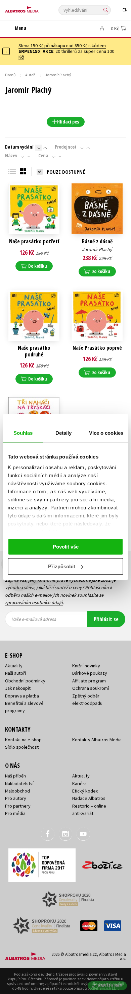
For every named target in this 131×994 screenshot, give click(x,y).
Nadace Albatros (88, 798)
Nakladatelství (19, 783)
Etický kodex (85, 791)
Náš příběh (15, 776)
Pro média (15, 813)
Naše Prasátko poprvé (97, 348)
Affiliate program (89, 681)
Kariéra (79, 783)
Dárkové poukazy (89, 673)
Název (11, 155)
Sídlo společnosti (22, 747)
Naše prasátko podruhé (34, 351)
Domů (10, 74)
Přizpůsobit (61, 566)
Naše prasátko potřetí (34, 241)
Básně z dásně (97, 241)
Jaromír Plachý (97, 249)
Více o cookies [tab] (106, 433)
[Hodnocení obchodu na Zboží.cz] (102, 862)
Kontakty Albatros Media (97, 740)
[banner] (35, 8)
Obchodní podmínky (25, 681)
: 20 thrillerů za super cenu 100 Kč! (66, 54)
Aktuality (14, 666)
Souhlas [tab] (23, 433)
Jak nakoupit (18, 688)
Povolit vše (66, 547)
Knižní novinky (86, 666)
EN (125, 10)
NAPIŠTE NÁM (110, 985)
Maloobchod (17, 791)
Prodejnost (66, 147)
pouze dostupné (66, 171)
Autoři (30, 74)
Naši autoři (15, 673)
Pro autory (15, 798)
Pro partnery (18, 806)
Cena (43, 155)
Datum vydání (19, 147)
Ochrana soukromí (90, 688)
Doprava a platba (22, 696)
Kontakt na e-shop (23, 740)
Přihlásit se (106, 619)
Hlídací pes (68, 121)
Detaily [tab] (63, 433)
